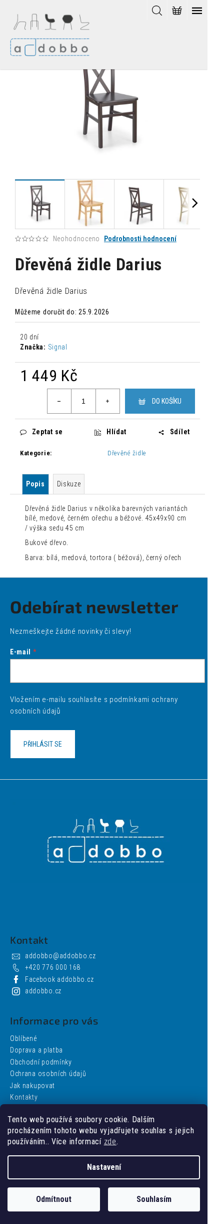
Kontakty (24, 1097)
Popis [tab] (35, 484)
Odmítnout (54, 1199)
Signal (58, 347)
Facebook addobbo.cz (59, 979)
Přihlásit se (43, 744)
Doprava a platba (36, 1050)
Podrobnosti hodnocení (140, 239)
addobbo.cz (43, 991)
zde (110, 1141)
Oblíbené (23, 1038)
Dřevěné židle (127, 453)
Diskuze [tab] (69, 484)
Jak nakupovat (32, 1086)
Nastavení (104, 1167)
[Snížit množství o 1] (60, 401)
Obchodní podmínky (41, 1062)
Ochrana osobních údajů (48, 1074)
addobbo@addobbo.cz (60, 956)
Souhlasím (154, 1199)
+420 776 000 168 (52, 967)
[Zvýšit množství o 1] (108, 401)
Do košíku (167, 401)
